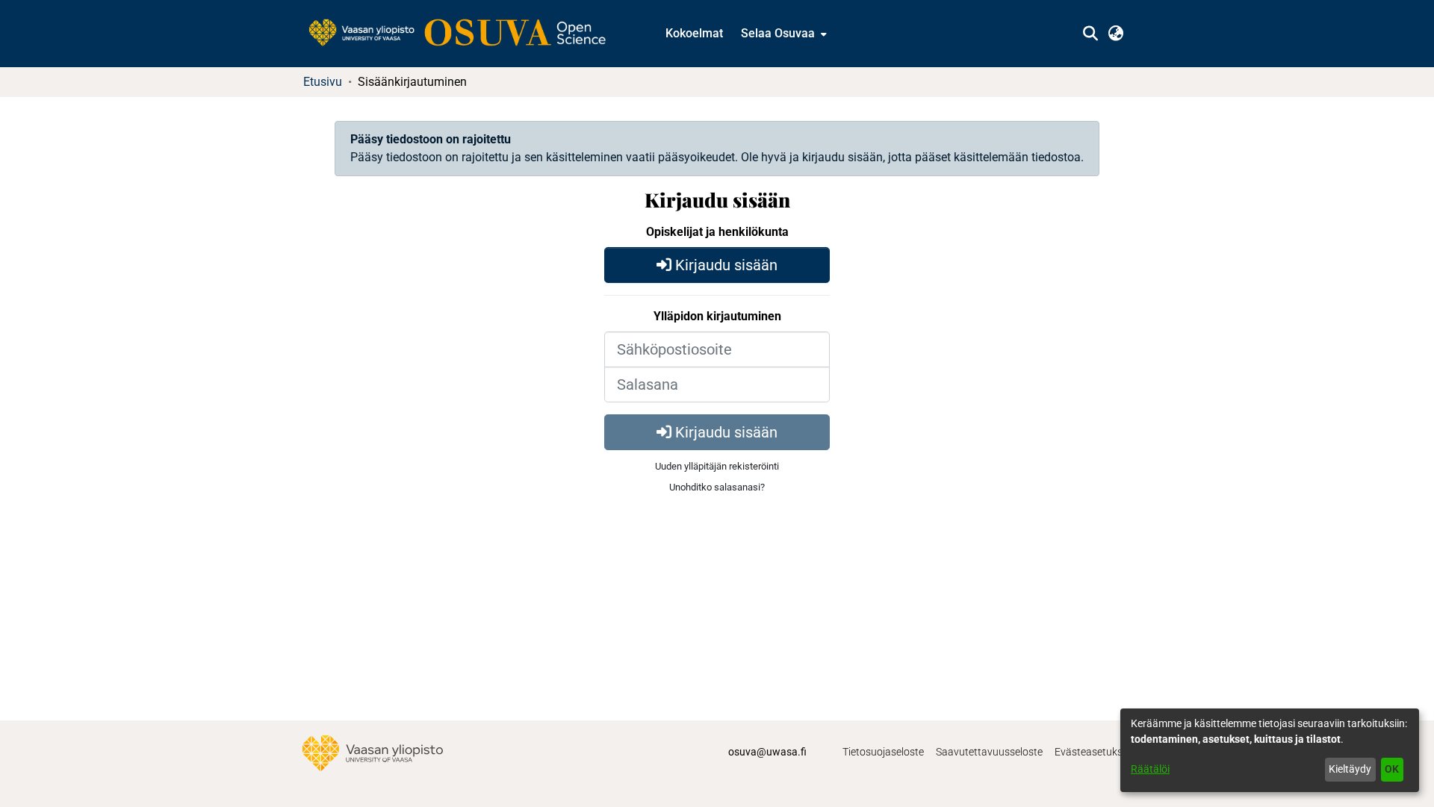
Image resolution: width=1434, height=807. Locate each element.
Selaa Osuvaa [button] (778, 33)
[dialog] (1269, 750)
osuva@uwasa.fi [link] (767, 752)
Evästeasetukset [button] (1093, 752)
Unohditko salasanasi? (717, 487)
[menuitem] (782, 33)
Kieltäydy (1350, 769)
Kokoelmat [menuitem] (694, 33)
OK (1392, 769)
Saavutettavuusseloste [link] (989, 752)
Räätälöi (1150, 769)
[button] (1090, 34)
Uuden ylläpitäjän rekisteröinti (717, 466)
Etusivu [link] (322, 82)
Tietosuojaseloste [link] (883, 752)
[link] (464, 33)
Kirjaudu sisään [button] (724, 265)
